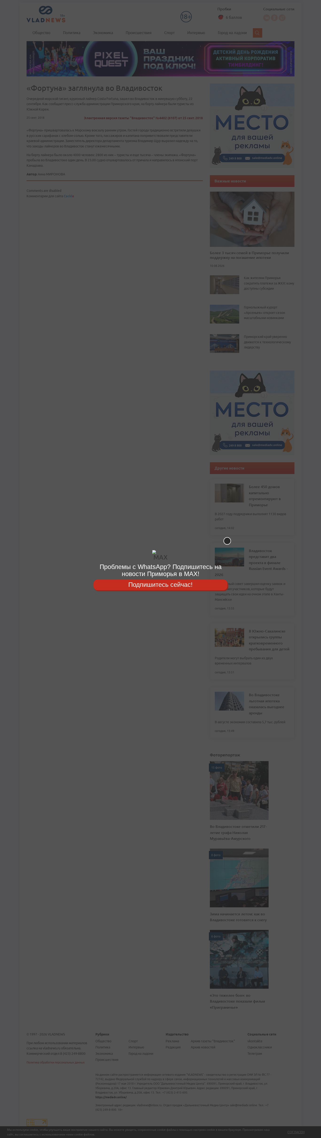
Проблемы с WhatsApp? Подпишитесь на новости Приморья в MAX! (161, 570)
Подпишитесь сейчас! (160, 584)
